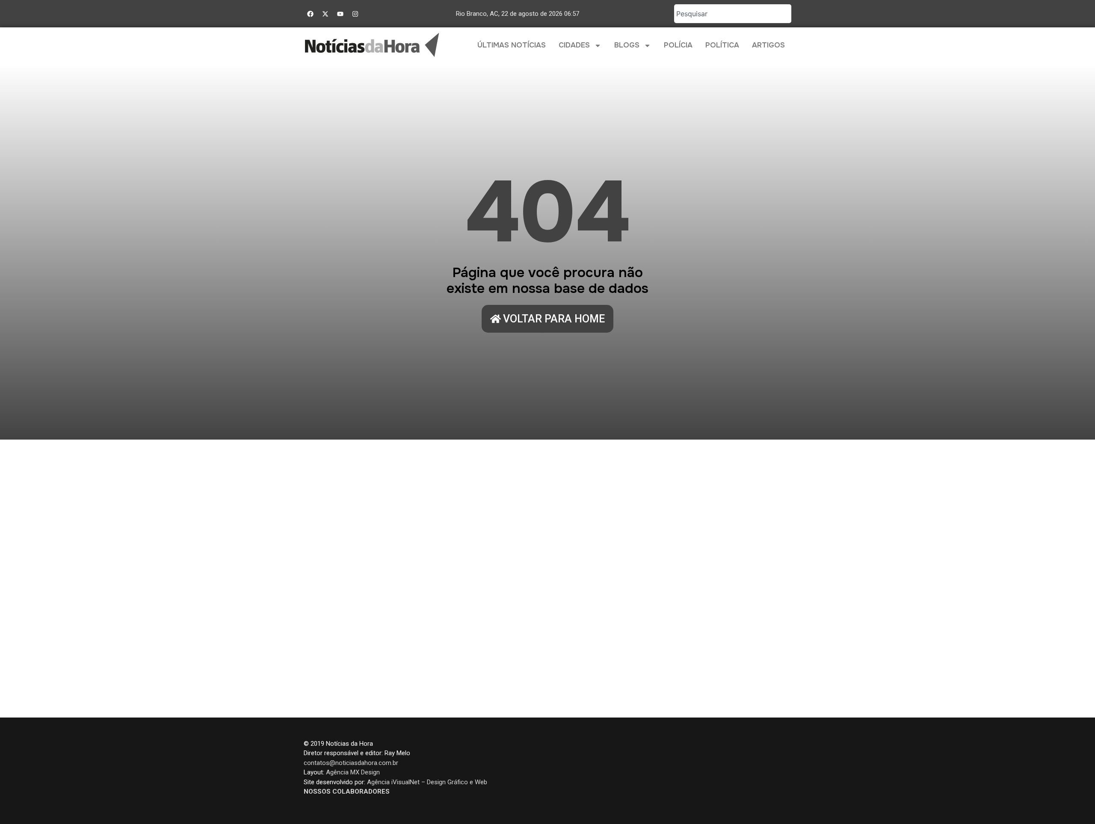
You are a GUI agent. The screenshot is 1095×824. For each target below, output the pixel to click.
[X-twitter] (325, 13)
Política (722, 45)
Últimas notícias (511, 45)
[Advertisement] (547, 578)
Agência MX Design (353, 772)
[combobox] (732, 13)
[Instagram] (355, 13)
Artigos (768, 45)
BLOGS (626, 45)
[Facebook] (310, 13)
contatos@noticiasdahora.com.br (351, 763)
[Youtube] (340, 13)
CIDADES (574, 45)
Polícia (678, 45)
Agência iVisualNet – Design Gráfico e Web (427, 782)
